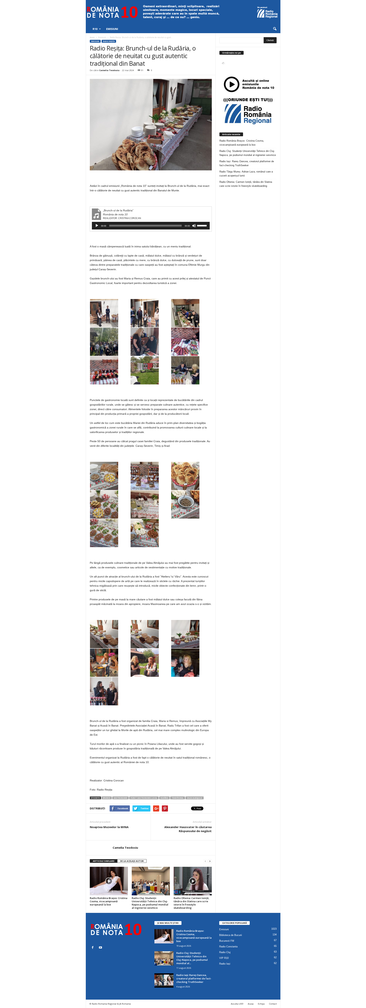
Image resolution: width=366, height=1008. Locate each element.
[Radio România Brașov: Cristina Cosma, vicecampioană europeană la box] (109, 881)
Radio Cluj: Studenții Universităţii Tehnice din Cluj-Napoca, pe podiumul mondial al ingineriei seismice (150, 902)
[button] (274, 29)
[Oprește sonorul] (194, 226)
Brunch (106, 798)
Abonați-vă (267, 68)
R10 (95, 29)
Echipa (261, 1003)
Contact (273, 1003)
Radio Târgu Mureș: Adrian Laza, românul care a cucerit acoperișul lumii (246, 173)
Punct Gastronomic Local (144, 798)
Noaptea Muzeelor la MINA (109, 827)
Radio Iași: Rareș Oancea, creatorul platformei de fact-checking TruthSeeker (246, 163)
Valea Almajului (194, 798)
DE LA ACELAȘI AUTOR (132, 861)
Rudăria (164, 798)
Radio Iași (224, 963)
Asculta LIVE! (237, 1003)
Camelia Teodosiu (109, 70)
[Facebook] (93, 947)
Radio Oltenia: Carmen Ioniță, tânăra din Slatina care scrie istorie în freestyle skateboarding (191, 902)
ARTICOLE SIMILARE (103, 861)
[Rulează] (97, 226)
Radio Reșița (109, 41)
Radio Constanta (228, 946)
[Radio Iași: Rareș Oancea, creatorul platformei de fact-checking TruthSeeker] (163, 980)
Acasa (251, 1003)
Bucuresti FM (226, 940)
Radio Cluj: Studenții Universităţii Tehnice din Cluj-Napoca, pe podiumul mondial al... (192, 958)
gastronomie (120, 798)
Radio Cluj (224, 952)
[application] (151, 225)
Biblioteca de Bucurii (230, 935)
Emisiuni (112, 29)
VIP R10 (224, 958)
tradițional (178, 798)
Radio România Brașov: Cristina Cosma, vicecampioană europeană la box (108, 901)
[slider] (202, 225)
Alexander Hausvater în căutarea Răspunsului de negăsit (188, 829)
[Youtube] (100, 947)
